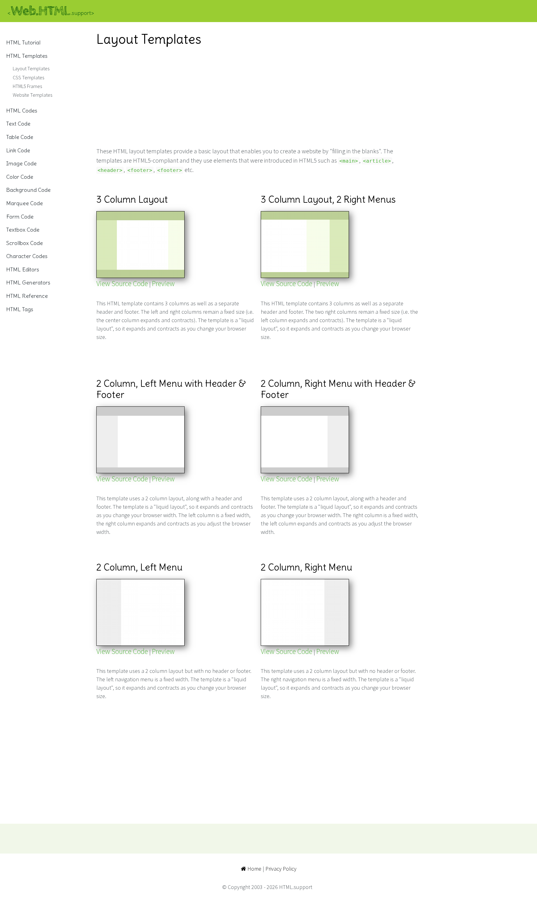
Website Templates (32, 95)
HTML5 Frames (27, 86)
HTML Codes (21, 110)
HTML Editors (22, 269)
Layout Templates (31, 68)
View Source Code (122, 283)
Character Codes (27, 256)
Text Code (18, 123)
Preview (163, 283)
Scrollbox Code (24, 243)
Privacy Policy (280, 868)
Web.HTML (50, 11)
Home (253, 868)
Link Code (18, 150)
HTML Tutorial (23, 42)
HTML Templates (27, 55)
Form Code (20, 216)
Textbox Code (22, 229)
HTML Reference (27, 295)
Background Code (28, 189)
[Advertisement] (257, 96)
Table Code (19, 137)
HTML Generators (28, 282)
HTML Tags (19, 309)
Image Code (21, 163)
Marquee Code (24, 203)
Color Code (19, 176)
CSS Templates (28, 77)
